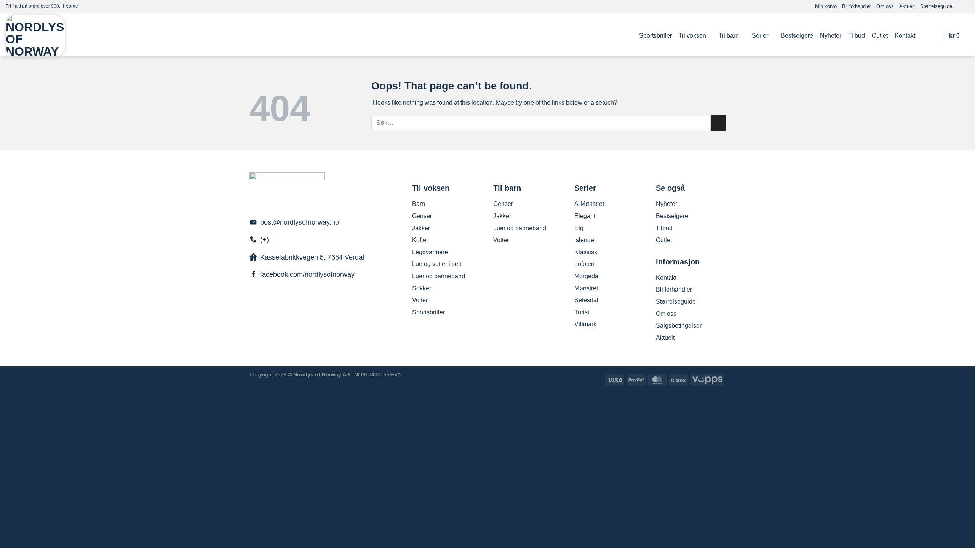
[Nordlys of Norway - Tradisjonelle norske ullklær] (35, 36)
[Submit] (718, 122)
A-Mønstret (589, 204)
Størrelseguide (936, 6)
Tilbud (856, 35)
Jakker (421, 228)
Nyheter (830, 35)
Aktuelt (907, 6)
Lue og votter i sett (436, 264)
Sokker (421, 288)
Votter (420, 300)
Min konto (826, 6)
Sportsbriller (655, 35)
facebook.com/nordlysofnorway (307, 274)
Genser (422, 216)
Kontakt (905, 35)
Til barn (729, 35)
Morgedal (587, 276)
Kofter (420, 240)
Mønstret (586, 288)
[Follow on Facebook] (958, 6)
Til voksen (692, 35)
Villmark (585, 324)
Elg (578, 228)
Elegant (584, 216)
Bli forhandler (856, 6)
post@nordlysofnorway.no (299, 222)
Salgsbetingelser (679, 325)
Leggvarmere (430, 252)
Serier (760, 35)
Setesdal (586, 300)
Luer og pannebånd (438, 276)
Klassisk (585, 252)
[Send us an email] (965, 6)
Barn (418, 204)
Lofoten (584, 264)
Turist (581, 312)
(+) (264, 240)
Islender (585, 240)
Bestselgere (797, 35)
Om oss (885, 6)
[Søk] (932, 35)
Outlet (880, 35)
